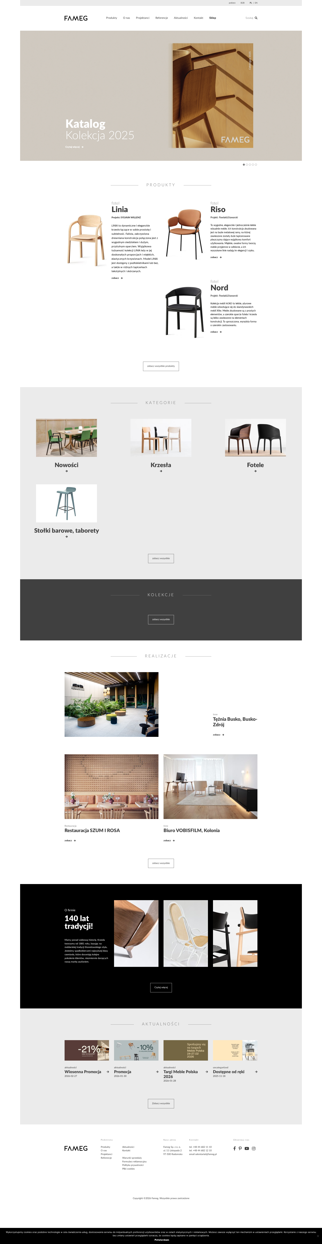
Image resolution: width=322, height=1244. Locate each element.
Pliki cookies (128, 1169)
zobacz (115, 278)
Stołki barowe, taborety (66, 531)
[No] (317, 1236)
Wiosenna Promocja (83, 1072)
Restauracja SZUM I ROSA (92, 830)
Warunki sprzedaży (132, 1158)
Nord (219, 288)
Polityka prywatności (133, 1165)
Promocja (122, 1072)
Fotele (255, 465)
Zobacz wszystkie (161, 1103)
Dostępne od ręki (228, 1072)
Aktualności (181, 18)
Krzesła (161, 465)
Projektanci (142, 18)
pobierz (232, 3)
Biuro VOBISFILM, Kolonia (192, 830)
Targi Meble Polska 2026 (181, 1074)
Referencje (161, 18)
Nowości (66, 465)
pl (251, 3)
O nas (126, 18)
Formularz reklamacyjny (134, 1162)
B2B (243, 3)
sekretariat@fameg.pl (206, 1154)
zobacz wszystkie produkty (161, 366)
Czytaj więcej (50, 147)
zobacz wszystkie (161, 558)
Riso (218, 210)
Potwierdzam (162, 1239)
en (256, 3)
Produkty (111, 18)
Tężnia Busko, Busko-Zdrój (235, 722)
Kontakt (198, 18)
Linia (120, 210)
